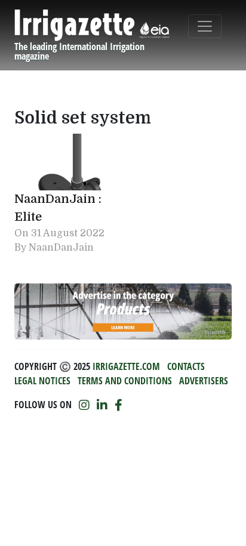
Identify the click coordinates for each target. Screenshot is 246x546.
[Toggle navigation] (205, 26)
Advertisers (203, 380)
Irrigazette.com (126, 366)
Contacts (186, 366)
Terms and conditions (125, 380)
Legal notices (42, 380)
